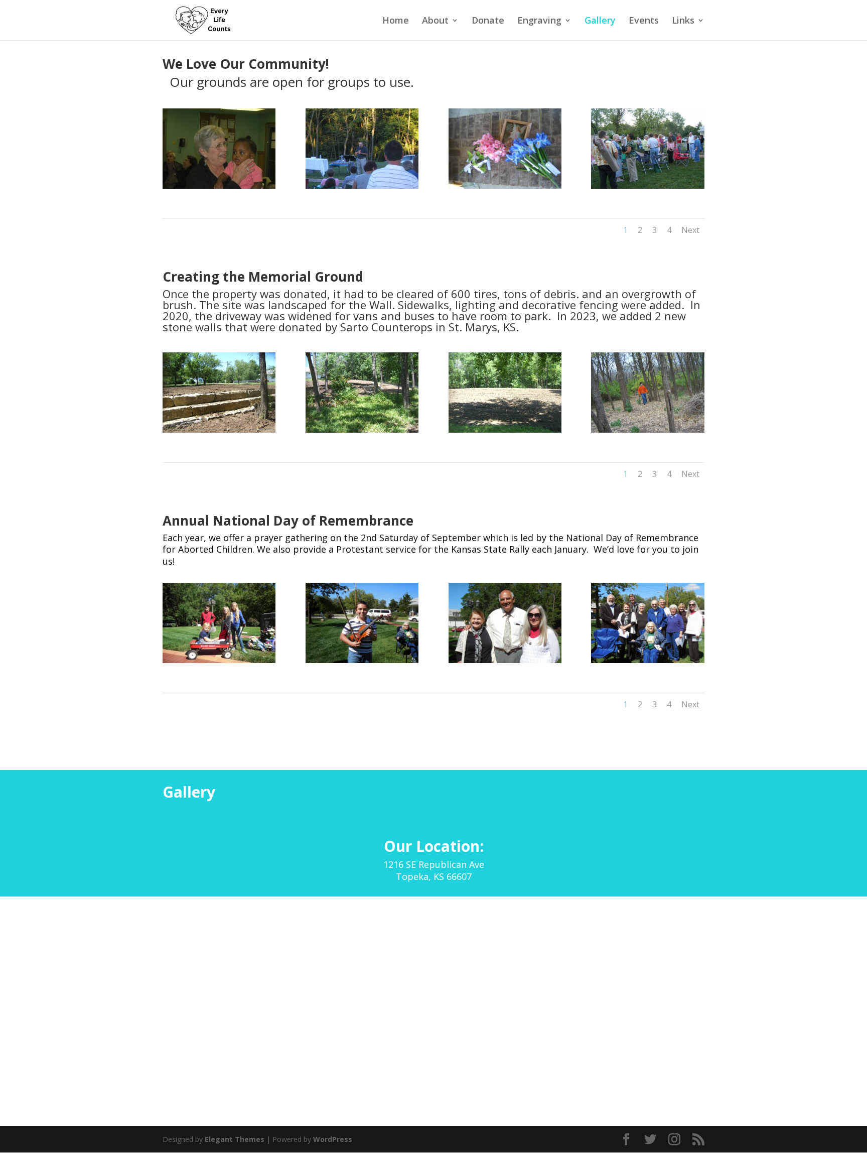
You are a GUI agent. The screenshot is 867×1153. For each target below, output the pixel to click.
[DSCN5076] (647, 660)
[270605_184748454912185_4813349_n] (362, 430)
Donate (488, 21)
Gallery (600, 21)
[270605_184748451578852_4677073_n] (505, 430)
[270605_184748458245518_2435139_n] (219, 430)
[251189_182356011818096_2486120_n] (647, 186)
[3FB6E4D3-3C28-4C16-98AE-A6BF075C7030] (219, 186)
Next (690, 229)
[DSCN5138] (362, 660)
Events (644, 21)
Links (683, 21)
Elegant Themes (234, 1139)
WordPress (332, 1139)
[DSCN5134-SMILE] (219, 660)
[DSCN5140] (505, 660)
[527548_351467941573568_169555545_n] (505, 186)
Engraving (539, 21)
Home (395, 21)
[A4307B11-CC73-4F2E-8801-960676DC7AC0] (362, 186)
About (435, 21)
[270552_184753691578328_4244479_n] (647, 430)
